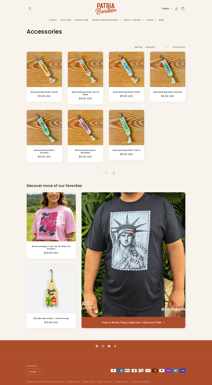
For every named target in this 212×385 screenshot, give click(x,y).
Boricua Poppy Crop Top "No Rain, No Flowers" (51, 247)
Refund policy (73, 382)
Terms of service (104, 382)
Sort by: (139, 47)
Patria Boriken (40, 382)
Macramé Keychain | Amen (44, 92)
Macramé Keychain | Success (44, 151)
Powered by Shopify (56, 382)
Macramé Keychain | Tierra (126, 150)
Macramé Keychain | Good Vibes (85, 93)
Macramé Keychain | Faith (126, 92)
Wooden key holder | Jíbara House (51, 318)
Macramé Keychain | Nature (167, 92)
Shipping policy (122, 382)
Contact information (141, 382)
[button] (30, 8)
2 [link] (114, 172)
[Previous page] (98, 173)
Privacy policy (88, 382)
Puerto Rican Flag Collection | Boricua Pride (131, 322)
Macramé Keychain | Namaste (85, 151)
